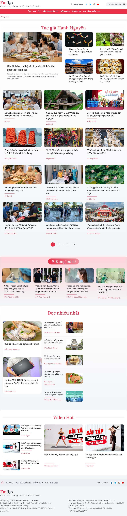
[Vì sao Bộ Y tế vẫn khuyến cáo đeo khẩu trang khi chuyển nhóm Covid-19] (79, 275)
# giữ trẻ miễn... (51, 233)
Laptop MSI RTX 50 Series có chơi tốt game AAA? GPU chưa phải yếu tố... (21, 383)
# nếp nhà (8, 196)
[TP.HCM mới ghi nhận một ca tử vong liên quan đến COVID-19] (110, 275)
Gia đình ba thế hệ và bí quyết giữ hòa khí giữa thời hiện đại (31, 68)
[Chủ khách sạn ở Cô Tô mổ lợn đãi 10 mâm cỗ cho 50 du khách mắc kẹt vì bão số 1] (22, 99)
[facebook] (86, 4)
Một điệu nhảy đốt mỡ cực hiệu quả (61, 454)
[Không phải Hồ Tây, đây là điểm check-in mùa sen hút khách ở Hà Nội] (104, 174)
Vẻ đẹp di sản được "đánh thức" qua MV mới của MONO (104, 151)
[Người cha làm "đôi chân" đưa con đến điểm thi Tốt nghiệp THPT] (22, 212)
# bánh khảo (57, 364)
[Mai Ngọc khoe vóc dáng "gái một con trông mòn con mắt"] (11, 429)
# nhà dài (49, 124)
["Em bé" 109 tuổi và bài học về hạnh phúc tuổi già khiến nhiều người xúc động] (63, 174)
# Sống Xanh (9, 391)
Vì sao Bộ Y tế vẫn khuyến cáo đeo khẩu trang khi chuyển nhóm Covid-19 (79, 289)
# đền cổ (54, 348)
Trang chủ (4, 16)
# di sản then (55, 332)
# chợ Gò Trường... (94, 233)
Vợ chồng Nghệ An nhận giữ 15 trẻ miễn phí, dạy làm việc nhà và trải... (63, 226)
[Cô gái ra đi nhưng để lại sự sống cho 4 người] (74, 396)
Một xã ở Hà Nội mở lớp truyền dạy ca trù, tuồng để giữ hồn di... (104, 114)
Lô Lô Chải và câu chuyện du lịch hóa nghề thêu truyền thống (62, 152)
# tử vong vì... (116, 298)
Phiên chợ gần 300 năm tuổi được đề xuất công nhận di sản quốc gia (103, 226)
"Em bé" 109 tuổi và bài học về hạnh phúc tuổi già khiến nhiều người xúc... (63, 190)
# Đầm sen (91, 199)
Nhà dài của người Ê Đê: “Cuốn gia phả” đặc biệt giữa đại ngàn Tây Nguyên (62, 115)
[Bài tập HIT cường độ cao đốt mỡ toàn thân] (11, 465)
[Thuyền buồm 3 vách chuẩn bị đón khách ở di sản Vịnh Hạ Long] (22, 137)
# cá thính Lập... (50, 384)
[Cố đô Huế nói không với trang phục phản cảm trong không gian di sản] (79, 66)
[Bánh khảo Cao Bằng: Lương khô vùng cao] (74, 360)
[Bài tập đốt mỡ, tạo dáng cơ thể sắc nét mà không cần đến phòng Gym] (11, 447)
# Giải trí (47, 332)
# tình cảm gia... (52, 199)
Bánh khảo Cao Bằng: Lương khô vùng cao (52, 357)
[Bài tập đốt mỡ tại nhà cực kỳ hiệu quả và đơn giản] (104, 437)
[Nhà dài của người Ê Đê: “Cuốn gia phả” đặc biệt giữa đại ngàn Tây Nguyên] (63, 99)
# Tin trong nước (104, 298)
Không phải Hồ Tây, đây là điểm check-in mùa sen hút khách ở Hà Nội (103, 190)
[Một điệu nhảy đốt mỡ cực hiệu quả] (63, 437)
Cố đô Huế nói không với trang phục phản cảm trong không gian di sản (81, 79)
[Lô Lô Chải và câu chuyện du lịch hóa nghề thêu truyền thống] (63, 137)
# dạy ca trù (91, 121)
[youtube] (97, 4)
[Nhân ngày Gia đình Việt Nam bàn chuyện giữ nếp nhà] (22, 174)
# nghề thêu (50, 159)
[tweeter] (90, 4)
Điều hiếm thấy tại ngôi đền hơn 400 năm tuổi (53, 341)
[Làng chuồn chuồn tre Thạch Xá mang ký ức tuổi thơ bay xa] (79, 39)
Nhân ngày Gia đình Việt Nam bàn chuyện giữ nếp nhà (21, 189)
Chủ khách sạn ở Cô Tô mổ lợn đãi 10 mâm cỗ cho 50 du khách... (21, 114)
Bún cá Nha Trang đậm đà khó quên (22, 343)
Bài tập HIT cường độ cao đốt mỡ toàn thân (30, 462)
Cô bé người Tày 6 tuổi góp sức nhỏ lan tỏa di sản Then (53, 324)
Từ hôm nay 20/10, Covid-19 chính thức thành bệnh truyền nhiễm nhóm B (47, 289)
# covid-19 (15, 297)
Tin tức (36, 11)
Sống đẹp (65, 11)
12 (67, 244)
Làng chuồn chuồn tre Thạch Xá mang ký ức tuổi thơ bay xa (80, 52)
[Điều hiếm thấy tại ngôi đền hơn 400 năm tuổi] (74, 344)
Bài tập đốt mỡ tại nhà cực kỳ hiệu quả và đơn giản (103, 456)
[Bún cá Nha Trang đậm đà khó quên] (22, 331)
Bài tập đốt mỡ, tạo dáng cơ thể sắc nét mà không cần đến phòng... (31, 445)
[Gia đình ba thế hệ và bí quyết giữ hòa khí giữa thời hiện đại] (32, 47)
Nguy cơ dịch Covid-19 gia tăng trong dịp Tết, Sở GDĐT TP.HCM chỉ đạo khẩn (16, 289)
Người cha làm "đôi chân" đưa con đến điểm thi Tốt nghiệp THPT (21, 226)
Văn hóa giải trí (50, 11)
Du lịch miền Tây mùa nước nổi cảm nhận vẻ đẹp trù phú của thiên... (112, 52)
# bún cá (16, 349)
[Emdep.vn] (7, 3)
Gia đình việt (51, 483)
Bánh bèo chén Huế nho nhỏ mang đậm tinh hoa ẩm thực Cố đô (112, 79)
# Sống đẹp (48, 400)
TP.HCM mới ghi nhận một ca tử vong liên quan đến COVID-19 (110, 289)
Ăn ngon (76, 11)
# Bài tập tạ (25, 453)
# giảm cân (25, 468)
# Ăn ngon (8, 349)
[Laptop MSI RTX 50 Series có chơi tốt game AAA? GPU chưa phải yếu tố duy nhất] (22, 367)
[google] (94, 4)
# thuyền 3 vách (10, 159)
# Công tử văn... (93, 159)
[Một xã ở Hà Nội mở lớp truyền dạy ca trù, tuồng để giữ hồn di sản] (104, 99)
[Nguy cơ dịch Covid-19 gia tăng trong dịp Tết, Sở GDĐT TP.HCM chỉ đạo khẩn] (16, 275)
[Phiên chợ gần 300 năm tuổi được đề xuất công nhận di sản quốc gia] (104, 212)
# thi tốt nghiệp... (11, 233)
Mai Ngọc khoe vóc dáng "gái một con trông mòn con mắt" (31, 428)
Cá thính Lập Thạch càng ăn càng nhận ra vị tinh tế (53, 374)
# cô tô (7, 121)
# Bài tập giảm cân (51, 466)
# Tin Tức (7, 297)
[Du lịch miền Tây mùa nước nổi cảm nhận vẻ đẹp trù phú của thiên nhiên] (110, 39)
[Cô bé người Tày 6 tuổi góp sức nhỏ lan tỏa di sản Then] (74, 327)
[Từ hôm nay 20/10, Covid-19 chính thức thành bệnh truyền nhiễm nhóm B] (47, 275)
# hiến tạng (57, 400)
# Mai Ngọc (25, 436)
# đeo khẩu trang (80, 297)
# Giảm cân (89, 466)
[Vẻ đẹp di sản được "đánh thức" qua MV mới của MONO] (104, 137)
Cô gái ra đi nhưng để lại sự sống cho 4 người (53, 393)
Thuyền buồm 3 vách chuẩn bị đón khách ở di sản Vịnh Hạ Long (21, 152)
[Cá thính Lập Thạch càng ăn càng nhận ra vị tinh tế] (74, 378)
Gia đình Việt (89, 11)
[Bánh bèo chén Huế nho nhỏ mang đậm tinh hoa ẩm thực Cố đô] (110, 66)
